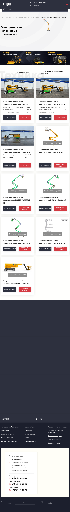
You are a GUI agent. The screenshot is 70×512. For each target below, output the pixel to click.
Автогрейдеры (30, 427)
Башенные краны (31, 441)
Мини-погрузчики (7, 438)
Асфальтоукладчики (55, 436)
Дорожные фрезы (54, 443)
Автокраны (29, 430)
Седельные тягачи (7, 434)
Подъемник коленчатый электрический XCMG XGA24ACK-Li (17, 200)
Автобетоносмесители (9, 441)
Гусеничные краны (54, 439)
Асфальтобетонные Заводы (57, 427)
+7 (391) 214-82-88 (38, 3)
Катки (27, 438)
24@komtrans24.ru (18, 459)
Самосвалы (5, 430)
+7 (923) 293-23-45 (19, 490)
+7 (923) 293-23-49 (19, 484)
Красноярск (34, 5)
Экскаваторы (30, 434)
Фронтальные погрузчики (10, 427)
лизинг (10, 117)
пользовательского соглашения (25, 504)
